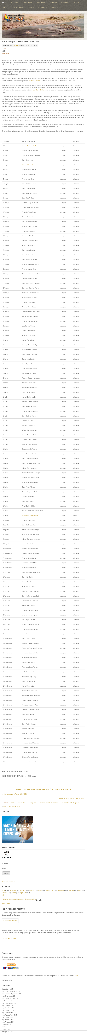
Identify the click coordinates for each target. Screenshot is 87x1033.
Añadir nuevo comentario (11, 806)
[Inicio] (43, 25)
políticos (4, 893)
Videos (4, 7)
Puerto (13, 893)
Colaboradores (8, 899)
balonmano (12, 890)
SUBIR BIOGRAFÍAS (10, 921)
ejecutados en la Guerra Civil (49, 803)
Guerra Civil (21, 803)
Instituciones (27, 2)
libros (80, 890)
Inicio (4, 2)
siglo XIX (23, 893)
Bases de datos (17, 7)
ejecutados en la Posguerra (70, 803)
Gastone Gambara (35, 81)
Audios (76, 2)
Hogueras (61, 890)
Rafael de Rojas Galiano (30, 146)
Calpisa (22, 890)
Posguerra (33, 803)
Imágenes (53, 2)
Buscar (4, 868)
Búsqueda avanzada (8, 882)
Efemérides (42, 7)
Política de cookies (30, 899)
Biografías (14, 2)
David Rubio (16, 45)
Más (3, 895)
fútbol (40, 890)
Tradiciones (40, 2)
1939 (12, 803)
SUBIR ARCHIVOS (9, 938)
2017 (3, 890)
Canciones (65, 2)
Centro (31, 890)
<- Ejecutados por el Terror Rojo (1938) (14, 794)
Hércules (71, 890)
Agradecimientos (18, 899)
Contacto (54, 7)
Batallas (31, 7)
